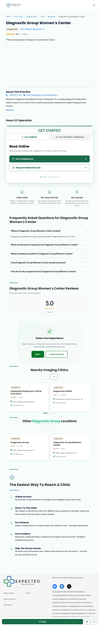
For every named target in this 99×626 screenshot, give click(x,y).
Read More (10, 110)
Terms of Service (10, 599)
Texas (42, 17)
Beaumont (52, 17)
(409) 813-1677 (15, 95)
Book (44, 622)
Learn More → (15, 490)
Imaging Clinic (32, 17)
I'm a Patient (31, 137)
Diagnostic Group (46, 421)
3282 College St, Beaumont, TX (32, 29)
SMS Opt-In (8, 605)
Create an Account (56, 354)
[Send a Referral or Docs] (94, 622)
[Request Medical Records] (87, 622)
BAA (28, 593)
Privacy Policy (9, 593)
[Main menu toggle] (94, 5)
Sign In (37, 354)
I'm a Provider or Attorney (71, 137)
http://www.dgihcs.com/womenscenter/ (42, 95)
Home (8, 17)
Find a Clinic (18, 17)
